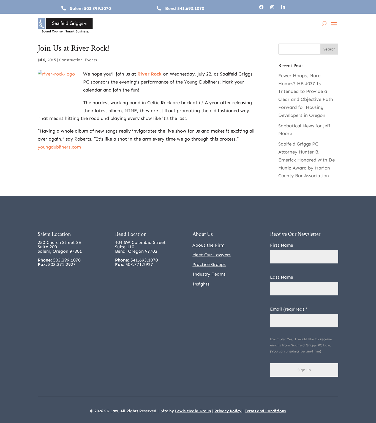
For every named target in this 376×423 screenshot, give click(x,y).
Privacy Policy (227, 411)
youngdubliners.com (59, 147)
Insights (200, 284)
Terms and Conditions (265, 411)
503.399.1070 (97, 8)
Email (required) (289, 309)
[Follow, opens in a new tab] (261, 7)
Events (91, 60)
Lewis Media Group (193, 411)
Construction (71, 60)
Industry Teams (208, 274)
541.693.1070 (190, 8)
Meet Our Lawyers (211, 254)
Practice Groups (209, 264)
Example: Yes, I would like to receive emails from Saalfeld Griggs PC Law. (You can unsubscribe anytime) (301, 345)
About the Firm (208, 245)
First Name (281, 245)
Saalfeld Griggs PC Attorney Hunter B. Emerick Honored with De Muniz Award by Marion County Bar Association (306, 160)
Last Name (281, 277)
